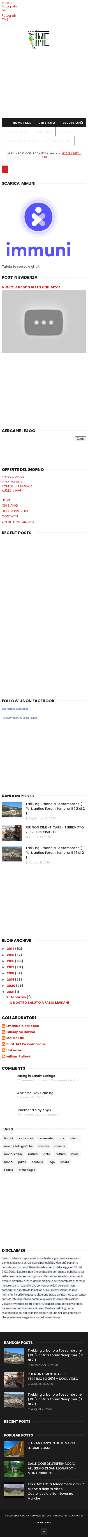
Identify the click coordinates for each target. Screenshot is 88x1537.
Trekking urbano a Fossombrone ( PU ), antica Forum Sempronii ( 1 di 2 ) (54, 853)
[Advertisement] (44, 82)
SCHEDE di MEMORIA (17, 486)
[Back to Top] (44, 1531)
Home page (22, 123)
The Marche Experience (15, 708)
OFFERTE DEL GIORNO (18, 521)
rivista (64, 1162)
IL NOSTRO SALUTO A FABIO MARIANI (39, 1002)
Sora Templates (33, 1515)
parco (22, 1162)
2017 (11, 967)
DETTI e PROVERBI (15, 511)
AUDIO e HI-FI (12, 490)
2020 (11, 985)
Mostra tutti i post (61, 155)
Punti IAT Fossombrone (26, 1044)
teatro (8, 1170)
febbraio (19, 997)
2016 (11, 961)
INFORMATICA (12, 482)
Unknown (14, 1050)
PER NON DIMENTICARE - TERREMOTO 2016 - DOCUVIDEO (54, 829)
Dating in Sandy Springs (35, 1076)
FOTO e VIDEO (13, 477)
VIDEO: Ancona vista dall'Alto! (31, 287)
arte (62, 1138)
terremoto (45, 1138)
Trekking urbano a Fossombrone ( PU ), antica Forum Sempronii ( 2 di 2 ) (55, 809)
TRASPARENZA (16, 132)
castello (37, 1162)
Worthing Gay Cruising (34, 1093)
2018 (11, 973)
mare (75, 1154)
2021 (11, 992)
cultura (61, 1154)
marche (59, 1146)
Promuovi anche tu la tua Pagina (19, 717)
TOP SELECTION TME (21, 141)
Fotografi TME (9, 17)
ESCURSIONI (72, 123)
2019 (11, 979)
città (46, 1154)
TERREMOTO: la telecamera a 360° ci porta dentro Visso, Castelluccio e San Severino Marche (56, 1491)
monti (8, 1162)
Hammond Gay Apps (33, 1110)
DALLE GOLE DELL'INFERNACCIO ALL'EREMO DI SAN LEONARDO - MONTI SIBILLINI (52, 1468)
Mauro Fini (15, 1038)
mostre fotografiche (18, 1146)
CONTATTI (43, 132)
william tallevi (18, 1057)
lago (52, 1162)
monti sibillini (13, 1154)
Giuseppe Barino (20, 1032)
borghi (8, 1138)
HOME (6, 500)
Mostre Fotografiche (10, 6)
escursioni (26, 1138)
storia (74, 1138)
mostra (43, 1146)
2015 (11, 955)
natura (33, 1154)
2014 (11, 948)
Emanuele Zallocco (22, 1026)
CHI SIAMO (46, 123)
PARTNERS (67, 132)
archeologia (27, 1170)
